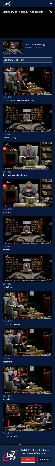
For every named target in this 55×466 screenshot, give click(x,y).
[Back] (50, 11)
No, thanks (45, 459)
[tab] (6, 53)
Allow (27, 459)
